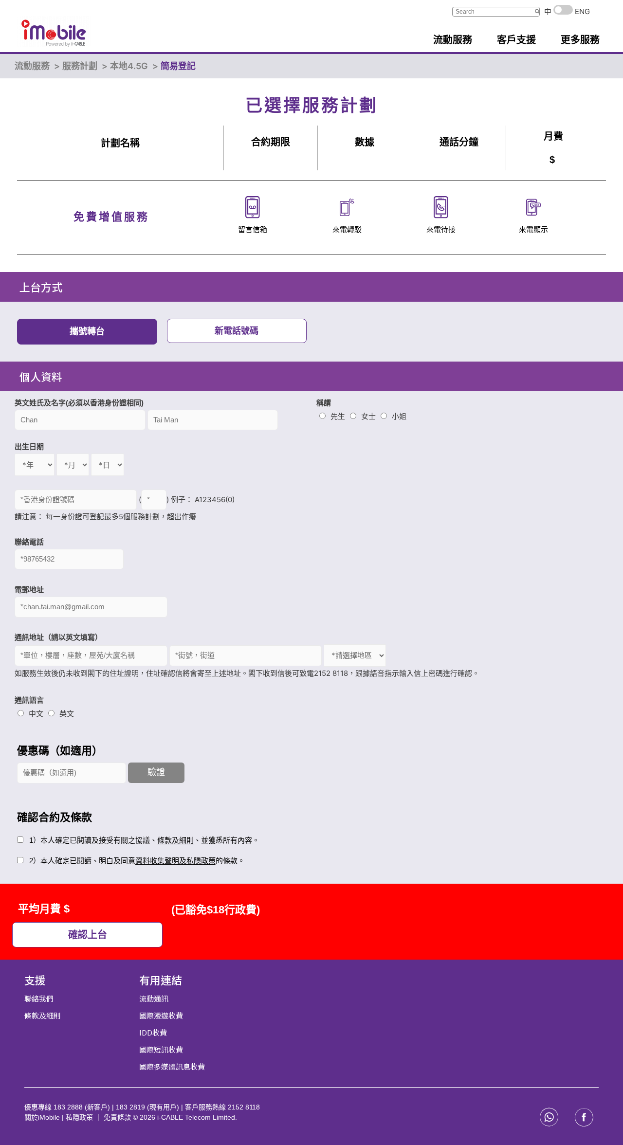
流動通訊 (153, 998)
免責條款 (118, 1117)
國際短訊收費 (161, 1049)
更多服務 (580, 40)
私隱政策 (79, 1117)
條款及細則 (175, 840)
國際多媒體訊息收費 (172, 1066)
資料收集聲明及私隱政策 (175, 860)
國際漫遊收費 (161, 1015)
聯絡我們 (39, 998)
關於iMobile (43, 1117)
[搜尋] (537, 11)
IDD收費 (153, 1032)
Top (599, 1121)
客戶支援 (516, 40)
